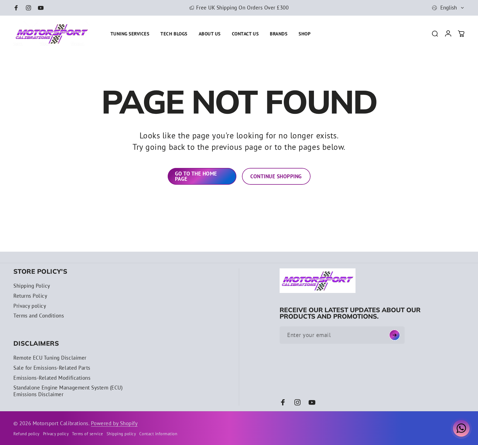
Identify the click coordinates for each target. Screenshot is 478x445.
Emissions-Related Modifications (51, 378)
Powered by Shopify (114, 423)
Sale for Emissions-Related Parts (51, 368)
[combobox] (448, 8)
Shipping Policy (31, 286)
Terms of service (87, 433)
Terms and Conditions (38, 315)
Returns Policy (30, 296)
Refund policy (26, 433)
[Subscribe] (394, 335)
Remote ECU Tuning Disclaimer (50, 358)
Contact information (158, 433)
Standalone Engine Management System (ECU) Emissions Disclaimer (68, 391)
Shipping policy (121, 433)
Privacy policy (29, 306)
